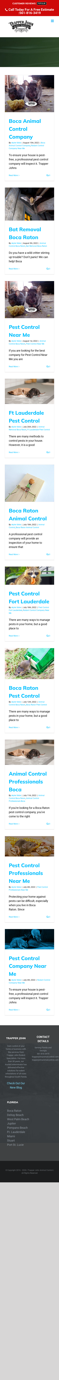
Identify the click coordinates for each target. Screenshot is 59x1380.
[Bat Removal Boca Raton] (29, 204)
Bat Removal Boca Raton (36, 246)
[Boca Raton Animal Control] (29, 483)
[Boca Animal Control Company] (29, 93)
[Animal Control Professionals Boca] (29, 752)
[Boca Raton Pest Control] (29, 663)
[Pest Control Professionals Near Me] (29, 846)
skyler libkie (16, 143)
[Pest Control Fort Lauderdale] (29, 576)
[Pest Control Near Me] (29, 299)
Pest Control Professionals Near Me (26, 873)
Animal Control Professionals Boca (28, 781)
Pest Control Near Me (35, 344)
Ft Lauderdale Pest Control (38, 430)
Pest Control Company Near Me (27, 966)
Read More (13, 175)
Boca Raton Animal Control (27, 527)
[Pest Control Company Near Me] (29, 939)
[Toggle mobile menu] (52, 21)
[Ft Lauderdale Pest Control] (29, 391)
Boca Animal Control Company (25, 129)
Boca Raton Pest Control (36, 705)
